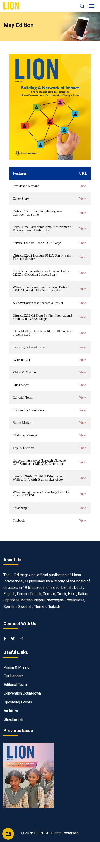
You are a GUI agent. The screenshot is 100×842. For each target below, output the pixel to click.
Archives (11, 711)
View (82, 186)
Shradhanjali (13, 719)
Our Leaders (14, 676)
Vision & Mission (17, 667)
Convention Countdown (22, 693)
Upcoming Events (18, 702)
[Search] (80, 6)
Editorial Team (15, 684)
